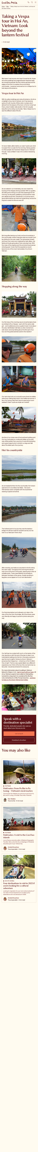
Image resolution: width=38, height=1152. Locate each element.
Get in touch (19, 734)
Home (3, 6)
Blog (7, 6)
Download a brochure (19, 740)
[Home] (9, 2)
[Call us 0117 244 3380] (28, 2)
